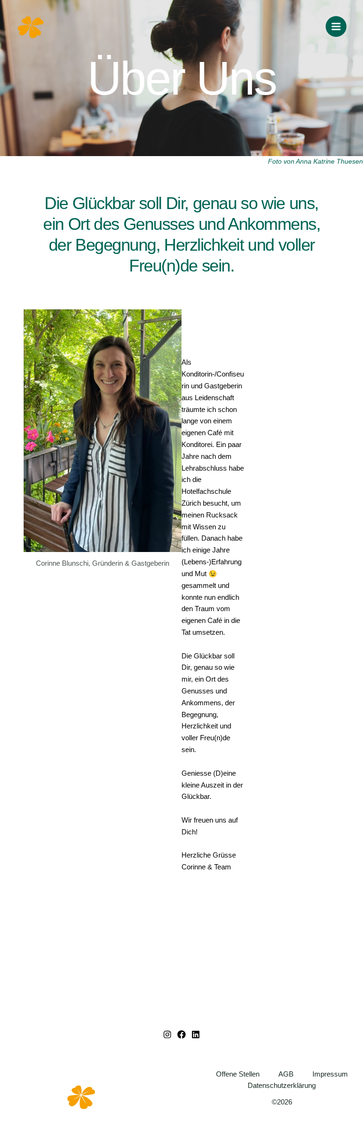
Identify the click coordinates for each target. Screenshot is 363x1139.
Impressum (330, 1074)
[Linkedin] (195, 1034)
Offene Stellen (237, 1074)
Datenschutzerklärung (282, 1085)
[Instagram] (167, 1034)
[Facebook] (181, 1034)
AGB (286, 1074)
